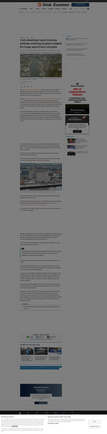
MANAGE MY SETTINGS (94, 426)
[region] (53, 424)
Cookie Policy (15, 426)
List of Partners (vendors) (53, 423)
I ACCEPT (94, 421)
